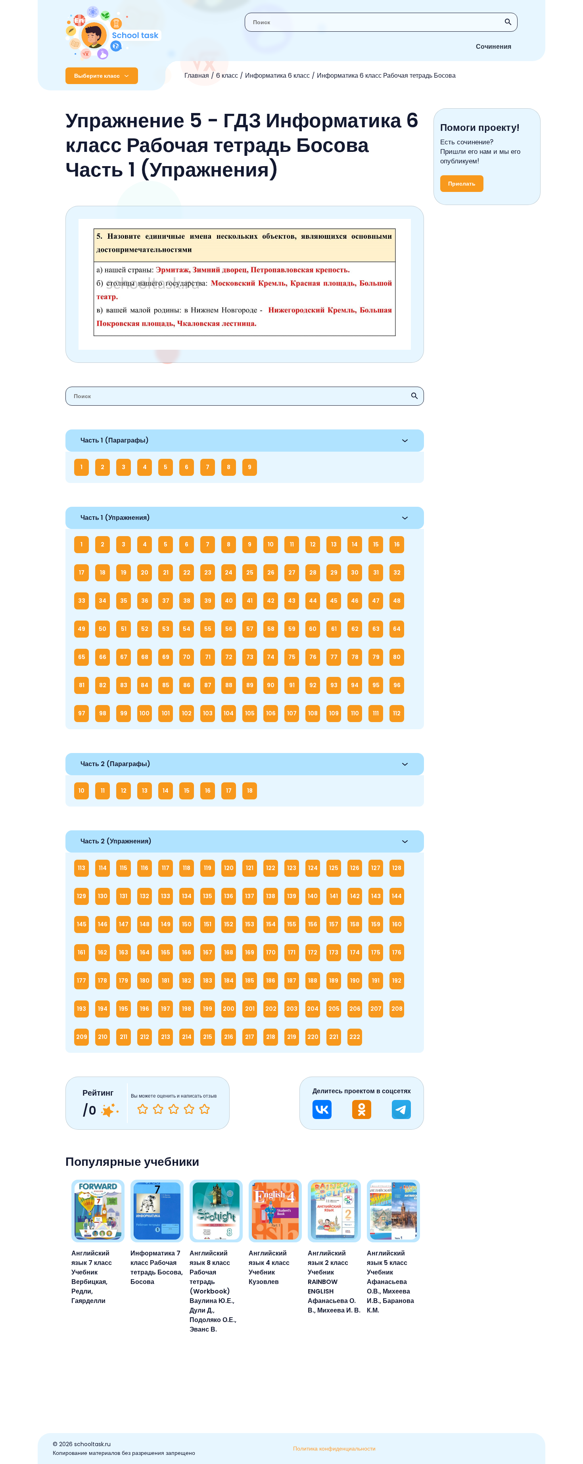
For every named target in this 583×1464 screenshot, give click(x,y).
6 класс (227, 75)
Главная (196, 75)
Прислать (462, 184)
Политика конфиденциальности (334, 1449)
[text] (204, 1109)
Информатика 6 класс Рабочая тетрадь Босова (386, 75)
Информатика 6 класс (277, 75)
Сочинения (493, 46)
